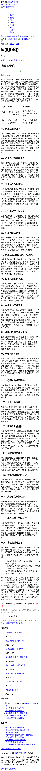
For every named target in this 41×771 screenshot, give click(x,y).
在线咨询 (12, 4)
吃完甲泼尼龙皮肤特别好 (15, 728)
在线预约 (12, 769)
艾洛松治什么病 (11, 732)
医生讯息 (13, 39)
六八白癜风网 (13, 2)
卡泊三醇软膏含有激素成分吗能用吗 (20, 744)
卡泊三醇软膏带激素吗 (14, 673)
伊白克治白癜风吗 (12, 690)
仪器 (12, 23)
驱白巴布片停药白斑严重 (15, 740)
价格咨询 (4, 769)
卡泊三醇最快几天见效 (14, 742)
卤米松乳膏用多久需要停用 (16, 657)
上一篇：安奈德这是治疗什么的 (13, 621)
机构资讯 (30, 36)
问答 (12, 30)
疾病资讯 (13, 36)
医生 (12, 20)
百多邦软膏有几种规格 (14, 649)
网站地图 (4, 4)
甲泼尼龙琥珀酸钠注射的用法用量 (19, 735)
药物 (12, 25)
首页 (12, 15)
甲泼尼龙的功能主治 (13, 682)
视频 (12, 18)
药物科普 (30, 39)
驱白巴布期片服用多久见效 (16, 665)
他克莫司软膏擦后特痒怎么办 (17, 730)
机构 (12, 32)
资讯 (12, 27)
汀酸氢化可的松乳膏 (13, 633)
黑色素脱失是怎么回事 (14, 737)
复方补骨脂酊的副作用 (14, 641)
